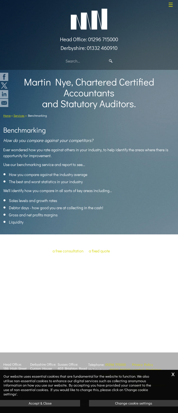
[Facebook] (4, 79)
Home (7, 116)
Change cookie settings (133, 403)
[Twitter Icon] (4, 88)
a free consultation (68, 250)
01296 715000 (115, 364)
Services (19, 116)
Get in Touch (89, 272)
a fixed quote (99, 250)
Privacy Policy (142, 364)
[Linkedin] (4, 97)
